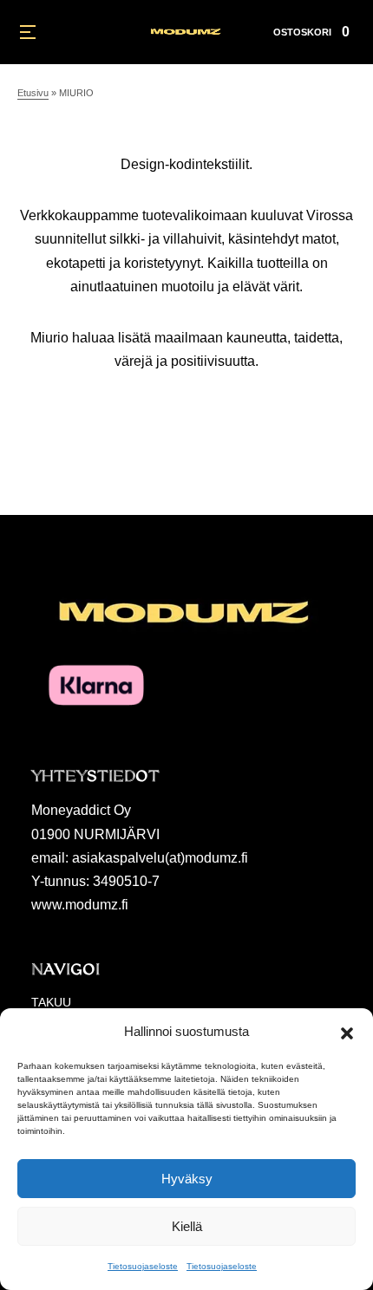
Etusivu (33, 93)
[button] (347, 1031)
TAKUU (51, 1002)
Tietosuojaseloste (143, 1266)
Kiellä (187, 1226)
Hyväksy (187, 1178)
